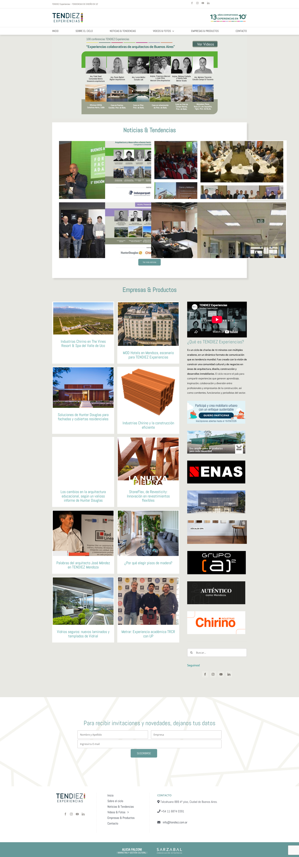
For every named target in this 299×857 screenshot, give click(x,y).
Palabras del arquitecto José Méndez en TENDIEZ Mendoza (83, 565)
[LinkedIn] (229, 674)
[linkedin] (208, 3)
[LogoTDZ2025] (67, 13)
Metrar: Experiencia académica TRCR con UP (148, 633)
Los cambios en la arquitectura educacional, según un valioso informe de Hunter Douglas (83, 496)
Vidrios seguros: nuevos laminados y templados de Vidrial (83, 633)
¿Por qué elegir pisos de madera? (148, 562)
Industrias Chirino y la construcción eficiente (148, 425)
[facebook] (192, 3)
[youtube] (203, 3)
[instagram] (197, 3)
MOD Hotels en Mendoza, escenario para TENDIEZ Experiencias (148, 355)
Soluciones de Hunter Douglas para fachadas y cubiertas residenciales (83, 416)
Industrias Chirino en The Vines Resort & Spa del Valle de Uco (83, 343)
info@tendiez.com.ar (173, 822)
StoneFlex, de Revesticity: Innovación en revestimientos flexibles (148, 496)
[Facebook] (205, 674)
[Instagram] (213, 674)
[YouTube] (221, 674)
